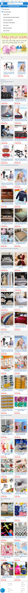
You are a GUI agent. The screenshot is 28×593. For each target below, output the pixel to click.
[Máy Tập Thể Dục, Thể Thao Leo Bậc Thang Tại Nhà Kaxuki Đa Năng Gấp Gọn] (7, 138)
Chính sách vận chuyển (23, 584)
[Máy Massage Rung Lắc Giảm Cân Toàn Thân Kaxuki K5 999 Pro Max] (7, 98)
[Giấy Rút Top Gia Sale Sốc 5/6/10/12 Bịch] (7, 368)
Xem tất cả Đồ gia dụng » (5, 331)
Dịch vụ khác (6, 30)
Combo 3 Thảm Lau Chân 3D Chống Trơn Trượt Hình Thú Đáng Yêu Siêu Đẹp (7, 473)
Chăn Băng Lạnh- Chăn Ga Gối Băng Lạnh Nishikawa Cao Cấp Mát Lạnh (7, 287)
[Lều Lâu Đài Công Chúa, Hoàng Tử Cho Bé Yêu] (21, 575)
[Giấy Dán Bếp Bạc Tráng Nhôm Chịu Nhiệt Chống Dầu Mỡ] (21, 491)
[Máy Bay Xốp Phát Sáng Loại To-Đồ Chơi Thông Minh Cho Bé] (7, 535)
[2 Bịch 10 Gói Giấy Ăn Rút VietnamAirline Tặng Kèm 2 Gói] (7, 388)
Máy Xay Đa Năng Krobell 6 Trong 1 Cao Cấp (20, 454)
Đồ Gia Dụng (6, 9)
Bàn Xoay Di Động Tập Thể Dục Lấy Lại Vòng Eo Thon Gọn (20, 100)
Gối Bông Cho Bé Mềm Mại (20, 516)
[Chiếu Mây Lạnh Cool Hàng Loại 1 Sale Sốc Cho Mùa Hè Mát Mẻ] (7, 201)
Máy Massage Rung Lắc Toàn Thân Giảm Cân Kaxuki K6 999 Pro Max (21, 120)
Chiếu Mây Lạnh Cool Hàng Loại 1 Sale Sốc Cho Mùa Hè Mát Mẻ (7, 203)
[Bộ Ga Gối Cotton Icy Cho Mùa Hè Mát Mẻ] (21, 305)
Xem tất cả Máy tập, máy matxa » (7, 81)
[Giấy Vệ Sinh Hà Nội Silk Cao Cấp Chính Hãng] (21, 408)
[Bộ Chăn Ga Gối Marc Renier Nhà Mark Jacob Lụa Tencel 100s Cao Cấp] (7, 265)
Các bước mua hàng (10, 584)
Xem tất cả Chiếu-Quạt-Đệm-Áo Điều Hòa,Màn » (10, 165)
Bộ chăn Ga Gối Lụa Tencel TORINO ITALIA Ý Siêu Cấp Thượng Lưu (7, 307)
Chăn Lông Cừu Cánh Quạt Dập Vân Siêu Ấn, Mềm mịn (20, 326)
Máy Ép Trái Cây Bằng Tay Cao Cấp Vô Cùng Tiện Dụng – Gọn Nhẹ (7, 493)
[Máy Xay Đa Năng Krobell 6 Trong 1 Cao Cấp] (21, 452)
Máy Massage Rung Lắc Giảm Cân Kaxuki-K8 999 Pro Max (7, 120)
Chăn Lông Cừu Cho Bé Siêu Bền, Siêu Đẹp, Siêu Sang (21, 537)
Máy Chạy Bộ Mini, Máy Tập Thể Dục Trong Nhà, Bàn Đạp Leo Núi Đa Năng (21, 159)
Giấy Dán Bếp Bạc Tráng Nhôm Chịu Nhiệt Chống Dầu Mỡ (21, 493)
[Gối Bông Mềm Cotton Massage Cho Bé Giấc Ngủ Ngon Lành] (7, 575)
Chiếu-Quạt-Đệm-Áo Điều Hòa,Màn (11, 17)
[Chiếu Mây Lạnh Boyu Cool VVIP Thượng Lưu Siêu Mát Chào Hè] (7, 221)
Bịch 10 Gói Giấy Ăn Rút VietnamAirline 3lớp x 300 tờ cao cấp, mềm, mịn (7, 410)
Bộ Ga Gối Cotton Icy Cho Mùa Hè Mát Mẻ (21, 307)
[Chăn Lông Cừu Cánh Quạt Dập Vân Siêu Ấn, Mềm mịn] (21, 324)
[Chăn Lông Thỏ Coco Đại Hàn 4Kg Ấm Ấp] (7, 324)
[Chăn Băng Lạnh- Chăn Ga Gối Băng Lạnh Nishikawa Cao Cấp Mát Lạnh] (7, 285)
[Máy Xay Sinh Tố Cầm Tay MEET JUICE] (7, 452)
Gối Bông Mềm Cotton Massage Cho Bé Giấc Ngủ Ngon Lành (7, 577)
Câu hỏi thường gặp (23, 590)
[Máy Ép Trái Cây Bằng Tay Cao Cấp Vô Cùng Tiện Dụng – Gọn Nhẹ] (7, 491)
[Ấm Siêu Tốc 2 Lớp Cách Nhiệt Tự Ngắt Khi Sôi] (21, 432)
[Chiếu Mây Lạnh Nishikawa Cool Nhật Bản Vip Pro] (21, 241)
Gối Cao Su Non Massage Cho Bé (21, 557)
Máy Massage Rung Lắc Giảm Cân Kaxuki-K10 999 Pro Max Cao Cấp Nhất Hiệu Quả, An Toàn (7, 159)
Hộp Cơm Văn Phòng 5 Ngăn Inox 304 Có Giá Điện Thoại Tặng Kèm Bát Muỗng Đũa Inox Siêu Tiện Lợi (21, 473)
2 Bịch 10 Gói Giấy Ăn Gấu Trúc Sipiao (20, 390)
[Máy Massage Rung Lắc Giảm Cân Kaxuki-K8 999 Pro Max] (7, 118)
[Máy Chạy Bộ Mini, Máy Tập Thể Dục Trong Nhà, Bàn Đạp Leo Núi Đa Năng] (21, 157)
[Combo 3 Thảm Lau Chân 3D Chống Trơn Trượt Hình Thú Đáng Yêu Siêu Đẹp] (7, 471)
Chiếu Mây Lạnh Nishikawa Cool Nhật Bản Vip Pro (20, 243)
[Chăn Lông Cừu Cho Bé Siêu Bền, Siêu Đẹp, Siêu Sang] (21, 535)
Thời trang (5, 25)
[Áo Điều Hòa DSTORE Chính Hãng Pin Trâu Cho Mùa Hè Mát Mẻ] (21, 201)
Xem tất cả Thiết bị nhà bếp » (6, 415)
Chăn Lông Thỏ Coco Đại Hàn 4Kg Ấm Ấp (7, 326)
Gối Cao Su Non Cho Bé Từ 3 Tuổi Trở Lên (7, 517)
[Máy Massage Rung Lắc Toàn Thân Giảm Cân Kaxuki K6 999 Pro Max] (21, 118)
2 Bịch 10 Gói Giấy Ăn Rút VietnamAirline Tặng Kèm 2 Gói (7, 390)
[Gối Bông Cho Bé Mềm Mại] (21, 515)
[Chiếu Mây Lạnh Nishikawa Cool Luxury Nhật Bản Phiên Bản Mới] (21, 221)
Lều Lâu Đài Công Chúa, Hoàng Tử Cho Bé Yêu (21, 577)
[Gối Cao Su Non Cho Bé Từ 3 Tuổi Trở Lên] (7, 515)
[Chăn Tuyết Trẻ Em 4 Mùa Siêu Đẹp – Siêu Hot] (7, 555)
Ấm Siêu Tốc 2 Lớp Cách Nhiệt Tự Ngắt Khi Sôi (21, 434)
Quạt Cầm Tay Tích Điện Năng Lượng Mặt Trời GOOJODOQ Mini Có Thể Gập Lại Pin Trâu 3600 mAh (8, 73)
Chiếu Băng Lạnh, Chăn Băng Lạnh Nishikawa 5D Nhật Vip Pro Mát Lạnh (7, 243)
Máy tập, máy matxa (8, 20)
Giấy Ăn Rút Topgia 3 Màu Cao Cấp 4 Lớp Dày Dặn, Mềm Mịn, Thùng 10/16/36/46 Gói (21, 370)
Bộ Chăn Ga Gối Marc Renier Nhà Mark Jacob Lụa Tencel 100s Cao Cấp (7, 267)
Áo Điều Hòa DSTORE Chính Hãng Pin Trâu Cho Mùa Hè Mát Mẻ (21, 203)
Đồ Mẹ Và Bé (6, 14)
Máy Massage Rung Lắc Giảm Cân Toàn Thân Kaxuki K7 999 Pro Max (21, 140)
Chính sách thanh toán (10, 590)
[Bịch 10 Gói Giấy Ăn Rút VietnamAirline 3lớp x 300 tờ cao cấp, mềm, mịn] (7, 408)
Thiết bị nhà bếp (7, 12)
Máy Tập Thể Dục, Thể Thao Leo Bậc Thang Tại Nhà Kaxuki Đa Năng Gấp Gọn (7, 140)
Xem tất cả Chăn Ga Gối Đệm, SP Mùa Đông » (9, 248)
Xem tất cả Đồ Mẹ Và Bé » (6, 498)
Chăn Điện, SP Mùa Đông (9, 22)
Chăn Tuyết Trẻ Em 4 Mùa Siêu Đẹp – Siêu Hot (7, 557)
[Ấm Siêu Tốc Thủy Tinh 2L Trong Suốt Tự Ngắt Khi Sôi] (7, 432)
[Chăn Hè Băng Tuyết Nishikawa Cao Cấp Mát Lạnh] (21, 285)
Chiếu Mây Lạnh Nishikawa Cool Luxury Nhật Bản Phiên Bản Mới (21, 223)
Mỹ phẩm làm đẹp (7, 28)
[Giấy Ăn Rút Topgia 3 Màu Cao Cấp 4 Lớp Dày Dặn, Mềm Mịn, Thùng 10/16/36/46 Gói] (21, 368)
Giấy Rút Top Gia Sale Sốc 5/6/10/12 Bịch (7, 370)
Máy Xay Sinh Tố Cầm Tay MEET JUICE (7, 454)
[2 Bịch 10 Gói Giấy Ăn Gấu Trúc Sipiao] (21, 388)
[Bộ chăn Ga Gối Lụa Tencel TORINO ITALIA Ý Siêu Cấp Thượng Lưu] (7, 305)
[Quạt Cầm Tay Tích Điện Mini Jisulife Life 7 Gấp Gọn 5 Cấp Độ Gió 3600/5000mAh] (7, 182)
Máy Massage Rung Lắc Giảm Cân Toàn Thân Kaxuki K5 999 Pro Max (7, 100)
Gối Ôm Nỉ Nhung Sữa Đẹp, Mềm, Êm (20, 267)
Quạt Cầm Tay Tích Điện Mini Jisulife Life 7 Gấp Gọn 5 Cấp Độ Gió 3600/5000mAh (7, 184)
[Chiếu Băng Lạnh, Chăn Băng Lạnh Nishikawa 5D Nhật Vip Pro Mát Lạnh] (7, 241)
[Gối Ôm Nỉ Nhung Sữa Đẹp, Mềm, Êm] (21, 265)
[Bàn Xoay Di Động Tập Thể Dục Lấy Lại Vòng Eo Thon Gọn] (21, 98)
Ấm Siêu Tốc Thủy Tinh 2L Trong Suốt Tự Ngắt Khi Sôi (7, 434)
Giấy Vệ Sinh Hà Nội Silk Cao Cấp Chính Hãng (21, 410)
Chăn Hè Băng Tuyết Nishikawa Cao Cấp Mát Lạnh (21, 287)
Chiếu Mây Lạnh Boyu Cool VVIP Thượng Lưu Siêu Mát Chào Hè (7, 223)
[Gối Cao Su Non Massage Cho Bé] (21, 555)
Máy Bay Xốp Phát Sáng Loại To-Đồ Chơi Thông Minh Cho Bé (7, 537)
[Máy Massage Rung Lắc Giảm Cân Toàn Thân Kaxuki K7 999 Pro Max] (21, 138)
